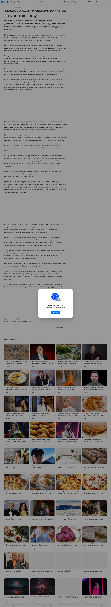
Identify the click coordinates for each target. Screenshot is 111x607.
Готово (55, 312)
